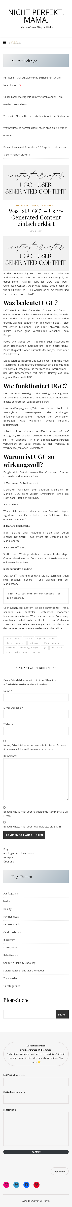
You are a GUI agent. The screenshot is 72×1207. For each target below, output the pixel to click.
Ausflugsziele (11, 893)
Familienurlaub (11, 924)
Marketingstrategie (29, 647)
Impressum (59, 1171)
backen (7, 901)
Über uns (8, 861)
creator (28, 638)
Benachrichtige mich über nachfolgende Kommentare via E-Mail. (35, 813)
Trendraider (10, 978)
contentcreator (13, 638)
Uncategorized (11, 986)
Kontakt (36, 1151)
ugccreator (57, 647)
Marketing (10, 647)
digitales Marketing (46, 638)
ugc (44, 647)
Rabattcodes (10, 955)
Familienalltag (11, 916)
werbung (37, 652)
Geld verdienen (27, 205)
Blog (6, 849)
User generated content (17, 652)
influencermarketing (15, 643)
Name (7, 691)
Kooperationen (51, 643)
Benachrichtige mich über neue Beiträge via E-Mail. (32, 826)
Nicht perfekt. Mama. (36, 15)
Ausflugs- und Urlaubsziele (18, 853)
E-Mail (14, 1092)
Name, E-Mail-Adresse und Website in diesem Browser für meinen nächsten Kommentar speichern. (35, 747)
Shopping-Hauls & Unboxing (19, 962)
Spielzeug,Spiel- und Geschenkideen (24, 970)
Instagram (48, 205)
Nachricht (9, 1109)
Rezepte (8, 857)
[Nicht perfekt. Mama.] (15, 43)
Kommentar (10, 756)
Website (8, 724)
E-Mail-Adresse (13, 707)
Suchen (62, 1014)
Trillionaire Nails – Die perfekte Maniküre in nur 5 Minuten (36, 116)
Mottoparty (10, 947)
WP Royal (44, 1200)
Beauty (7, 909)
